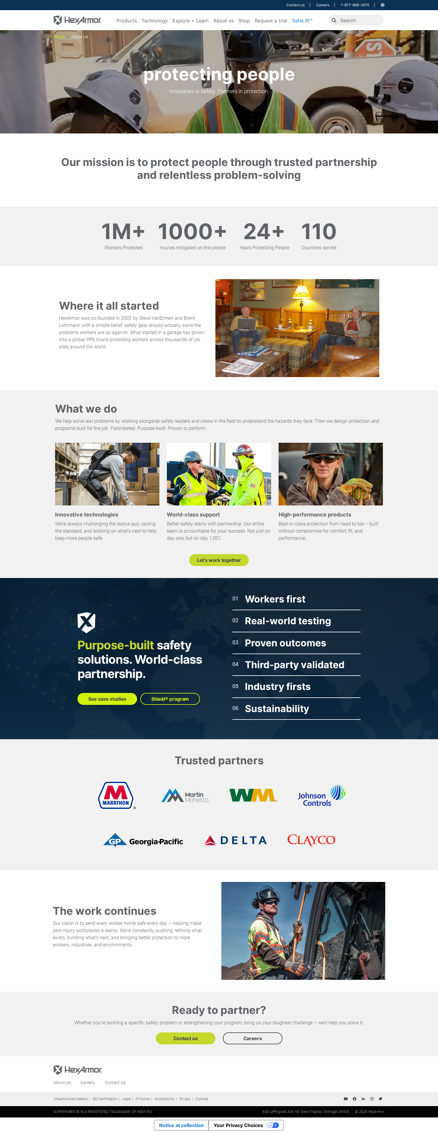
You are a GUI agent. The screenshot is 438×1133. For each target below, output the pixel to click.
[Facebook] (354, 1099)
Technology (155, 21)
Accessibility (165, 1099)
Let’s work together (219, 560)
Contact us (295, 5)
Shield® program (170, 699)
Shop (244, 21)
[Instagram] (372, 1099)
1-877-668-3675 (355, 5)
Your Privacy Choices (238, 1125)
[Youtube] (346, 1099)
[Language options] (382, 5)
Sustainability (277, 708)
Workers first (275, 599)
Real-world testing (288, 621)
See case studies (107, 699)
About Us (62, 1082)
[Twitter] (380, 1099)
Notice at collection (181, 1125)
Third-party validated (294, 665)
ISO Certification (105, 1099)
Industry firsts (278, 686)
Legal (126, 1099)
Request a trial (271, 21)
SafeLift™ (302, 21)
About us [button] (223, 21)
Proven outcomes (285, 643)
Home (59, 36)
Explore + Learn (191, 21)
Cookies (201, 1099)
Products (127, 21)
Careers (322, 5)
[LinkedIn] (363, 1099)
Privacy (185, 1099)
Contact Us (115, 1082)
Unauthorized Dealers (71, 1099)
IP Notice (143, 1099)
